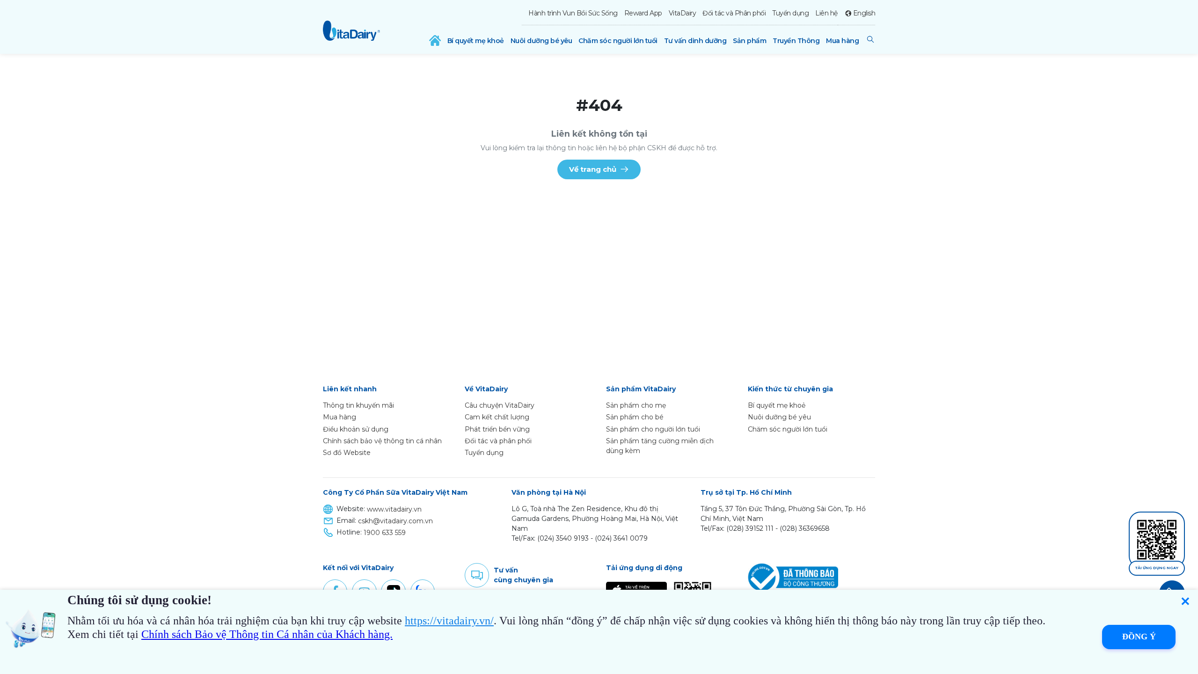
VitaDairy (682, 13)
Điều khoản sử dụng (355, 429)
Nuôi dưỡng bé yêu (541, 41)
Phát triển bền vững (497, 429)
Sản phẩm (749, 41)
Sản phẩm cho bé (635, 417)
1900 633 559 (385, 532)
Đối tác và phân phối (498, 441)
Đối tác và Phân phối (734, 13)
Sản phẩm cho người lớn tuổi (653, 429)
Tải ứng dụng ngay (1156, 568)
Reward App (643, 13)
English (864, 13)
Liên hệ (826, 13)
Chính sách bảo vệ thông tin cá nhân (382, 441)
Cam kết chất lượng (497, 417)
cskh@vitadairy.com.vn (395, 521)
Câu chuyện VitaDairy (499, 405)
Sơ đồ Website (347, 452)
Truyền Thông (796, 41)
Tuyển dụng (790, 13)
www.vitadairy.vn (394, 509)
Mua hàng (842, 41)
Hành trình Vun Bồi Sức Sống (573, 13)
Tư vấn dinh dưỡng (695, 41)
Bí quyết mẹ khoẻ (475, 41)
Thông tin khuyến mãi (358, 405)
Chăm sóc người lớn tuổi (617, 41)
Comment (477, 575)
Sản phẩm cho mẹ (636, 405)
